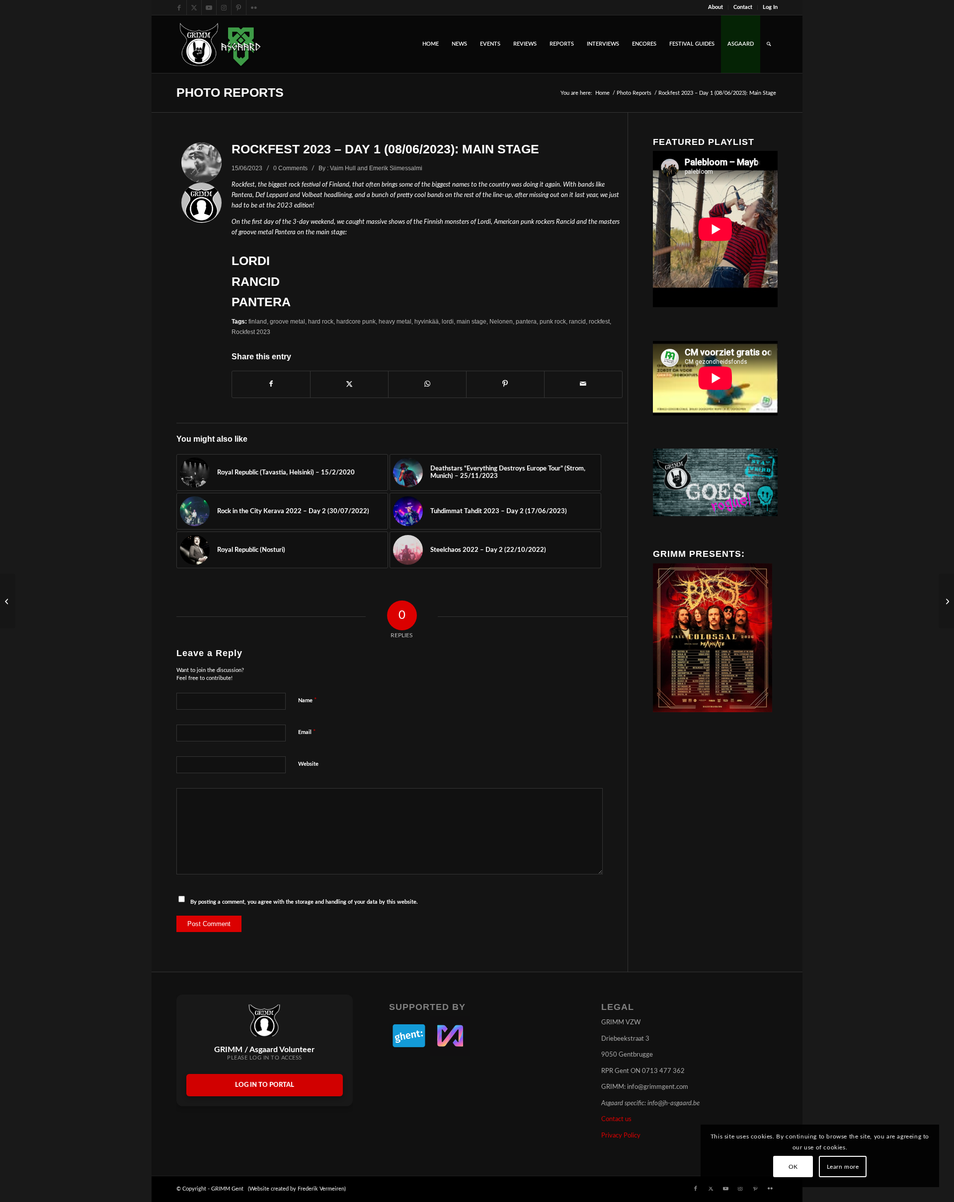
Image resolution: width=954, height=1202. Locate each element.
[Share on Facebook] (271, 384)
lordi (448, 321)
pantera (526, 321)
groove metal (287, 321)
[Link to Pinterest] (239, 7)
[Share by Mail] (583, 384)
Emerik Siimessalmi (395, 168)
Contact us (616, 1119)
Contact (742, 7)
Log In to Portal (264, 1085)
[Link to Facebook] (179, 7)
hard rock (320, 321)
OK (793, 1167)
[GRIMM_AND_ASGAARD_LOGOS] (220, 44)
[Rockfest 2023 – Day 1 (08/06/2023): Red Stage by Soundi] (946, 601)
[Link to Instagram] (224, 7)
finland (257, 321)
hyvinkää (426, 321)
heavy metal (395, 321)
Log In (770, 7)
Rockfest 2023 (251, 332)
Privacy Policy (620, 1136)
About (715, 7)
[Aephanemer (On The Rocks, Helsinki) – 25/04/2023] (7, 601)
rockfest (599, 321)
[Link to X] (194, 7)
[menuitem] (715, 7)
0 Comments (290, 168)
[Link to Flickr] (253, 7)
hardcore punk (356, 321)
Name (307, 700)
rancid (577, 321)
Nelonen (501, 321)
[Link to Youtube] (209, 7)
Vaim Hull (343, 168)
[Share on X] (349, 384)
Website (308, 764)
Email (307, 732)
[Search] (769, 44)
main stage (471, 321)
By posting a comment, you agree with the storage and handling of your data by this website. (304, 902)
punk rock (553, 321)
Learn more (843, 1167)
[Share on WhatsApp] (427, 384)
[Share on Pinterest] (505, 384)
